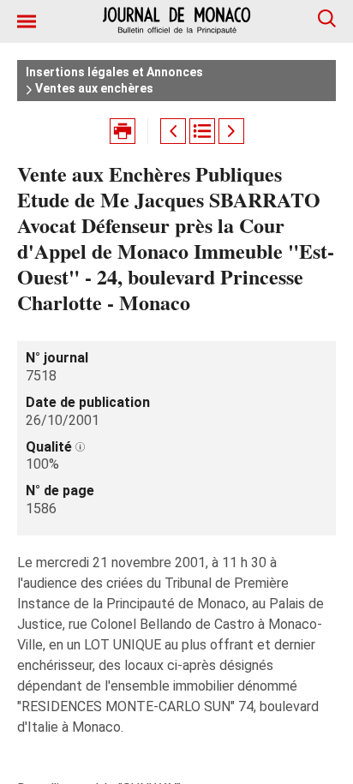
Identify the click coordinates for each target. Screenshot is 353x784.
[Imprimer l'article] (122, 131)
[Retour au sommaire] (202, 131)
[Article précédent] (173, 131)
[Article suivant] (231, 131)
